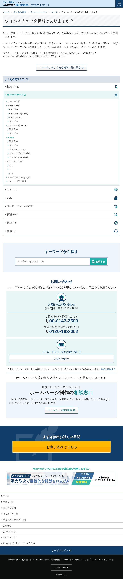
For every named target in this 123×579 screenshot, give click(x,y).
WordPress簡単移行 (18, 113)
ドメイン (12, 189)
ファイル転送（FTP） (17, 125)
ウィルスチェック (17, 149)
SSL (9, 198)
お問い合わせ (61, 358)
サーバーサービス (16, 95)
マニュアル (8, 502)
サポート (12, 231)
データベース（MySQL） (19, 177)
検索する (100, 261)
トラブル (13, 121)
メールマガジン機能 (18, 157)
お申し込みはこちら (62, 447)
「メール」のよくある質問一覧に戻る (60, 67)
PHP (11, 173)
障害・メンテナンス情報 (14, 519)
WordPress (14, 109)
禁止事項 (12, 222)
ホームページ (13, 105)
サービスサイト (60, 550)
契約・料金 (13, 86)
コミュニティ (9, 513)
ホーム (6, 496)
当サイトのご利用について (75, 560)
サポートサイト (40, 4)
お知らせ (7, 525)
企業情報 (12, 560)
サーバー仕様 (13, 101)
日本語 (57, 567)
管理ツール (13, 214)
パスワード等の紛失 (16, 181)
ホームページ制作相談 (60, 410)
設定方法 (13, 129)
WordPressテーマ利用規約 (47, 560)
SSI (10, 169)
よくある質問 (9, 508)
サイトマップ (9, 537)
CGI (11, 165)
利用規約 (26, 560)
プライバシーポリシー (102, 560)
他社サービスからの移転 (20, 206)
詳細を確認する (108, 369)
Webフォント (15, 117)
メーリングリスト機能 (19, 153)
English (65, 567)
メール (10, 137)
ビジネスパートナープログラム (18, 543)
